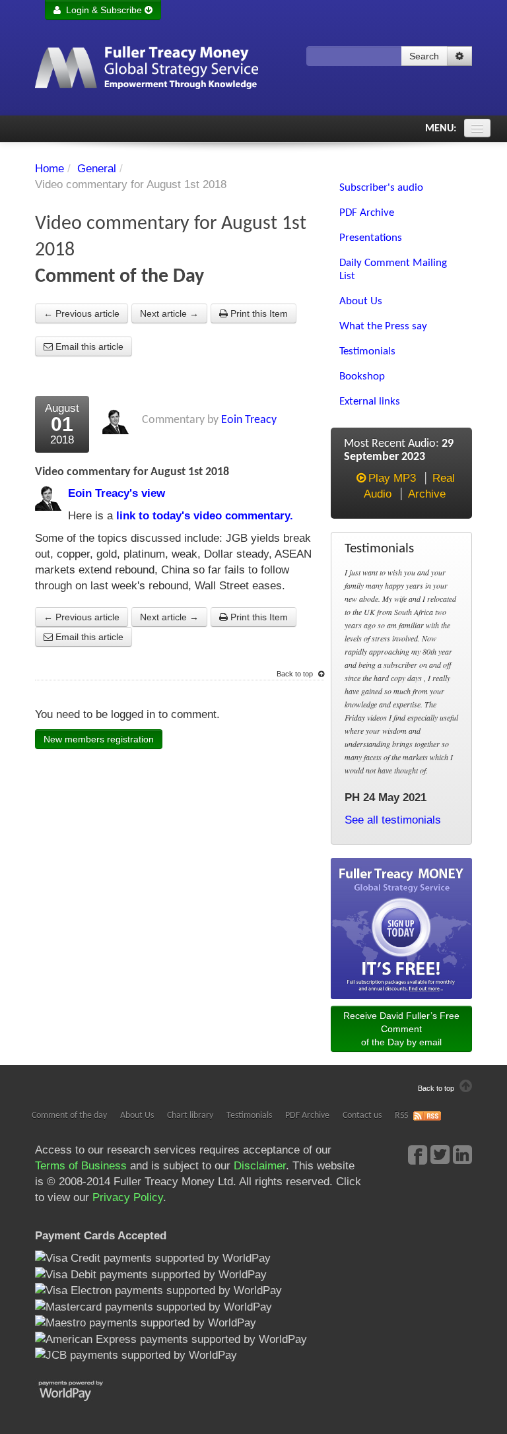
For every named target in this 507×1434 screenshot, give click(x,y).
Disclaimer (260, 1165)
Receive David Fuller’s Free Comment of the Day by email (401, 1028)
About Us (137, 1116)
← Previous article (81, 313)
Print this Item (258, 313)
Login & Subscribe (103, 10)
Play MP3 (392, 478)
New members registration (99, 739)
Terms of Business (81, 1165)
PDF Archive (307, 1116)
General (96, 168)
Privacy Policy (127, 1197)
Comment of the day (69, 1116)
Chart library (190, 1116)
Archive (427, 494)
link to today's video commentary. (203, 515)
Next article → (169, 313)
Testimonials (249, 1116)
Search (424, 56)
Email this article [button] (88, 346)
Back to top (296, 674)
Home (49, 168)
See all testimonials (393, 820)
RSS (401, 1116)
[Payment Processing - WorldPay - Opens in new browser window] (81, 1389)
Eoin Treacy (249, 420)
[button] (459, 56)
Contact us (362, 1116)
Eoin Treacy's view (116, 493)
